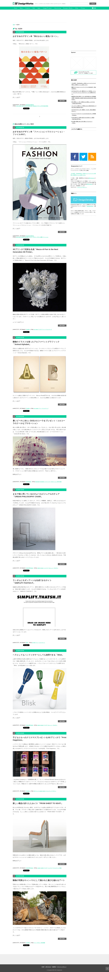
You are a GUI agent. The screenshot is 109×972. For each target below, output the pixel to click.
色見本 (44, 105)
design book (29, 105)
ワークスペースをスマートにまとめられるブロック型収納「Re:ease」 (84, 114)
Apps (38, 8)
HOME (43, 966)
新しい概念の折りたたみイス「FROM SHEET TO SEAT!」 (38, 803)
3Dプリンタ (36, 791)
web (34, 642)
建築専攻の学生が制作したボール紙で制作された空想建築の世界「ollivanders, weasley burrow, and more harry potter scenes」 (84, 98)
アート (43, 329)
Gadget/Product (47, 8)
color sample (18, 105)
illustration (27, 237)
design (19, 237)
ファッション (45, 237)
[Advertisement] (54, 16)
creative (36, 408)
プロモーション (53, 481)
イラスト (31, 237)
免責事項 (54, 966)
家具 (60, 867)
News (21, 8)
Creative (27, 8)
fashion (22, 237)
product (41, 568)
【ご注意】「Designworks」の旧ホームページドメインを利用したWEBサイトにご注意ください (84, 84)
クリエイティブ (48, 329)
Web (34, 8)
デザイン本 (39, 105)
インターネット (41, 642)
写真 (42, 942)
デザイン (35, 237)
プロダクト (56, 568)
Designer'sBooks (68, 8)
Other (76, 8)
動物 (44, 942)
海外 (61, 481)
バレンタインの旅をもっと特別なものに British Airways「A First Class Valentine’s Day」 (84, 106)
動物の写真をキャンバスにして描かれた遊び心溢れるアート (39, 880)
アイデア (40, 329)
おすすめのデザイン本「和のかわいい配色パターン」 (36, 36)
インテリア (46, 568)
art (34, 329)
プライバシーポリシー (82, 187)
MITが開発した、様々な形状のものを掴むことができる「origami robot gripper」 (83, 102)
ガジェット (51, 568)
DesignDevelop (90, 206)
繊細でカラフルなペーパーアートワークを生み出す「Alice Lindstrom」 (84, 88)
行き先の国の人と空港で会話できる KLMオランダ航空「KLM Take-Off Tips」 (83, 118)
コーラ (45, 481)
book (17, 237)
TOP (14, 24)
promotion (42, 481)
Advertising (57, 8)
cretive (36, 329)
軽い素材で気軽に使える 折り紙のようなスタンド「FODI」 (82, 122)
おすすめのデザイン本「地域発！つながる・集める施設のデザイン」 (84, 110)
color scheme (24, 105)
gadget (38, 568)
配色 (47, 105)
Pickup (83, 8)
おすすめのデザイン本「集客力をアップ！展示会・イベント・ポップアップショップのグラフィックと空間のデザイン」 (84, 93)
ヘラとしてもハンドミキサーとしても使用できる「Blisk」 (38, 655)
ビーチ (48, 481)
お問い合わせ (91, 178)
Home (15, 8)
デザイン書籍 (39, 237)
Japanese (35, 105)
